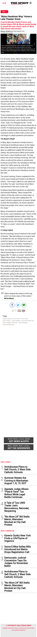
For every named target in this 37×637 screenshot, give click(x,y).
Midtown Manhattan (17, 31)
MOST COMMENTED (7, 531)
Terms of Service (20, 628)
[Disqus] (18, 353)
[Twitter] (18, 305)
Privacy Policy (30, 628)
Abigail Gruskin (6, 31)
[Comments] (23, 305)
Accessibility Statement (18, 630)
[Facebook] (12, 305)
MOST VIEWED (5, 462)
